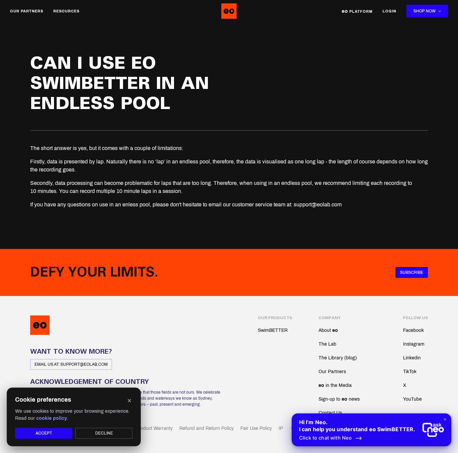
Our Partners (26, 11)
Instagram (413, 344)
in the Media (335, 385)
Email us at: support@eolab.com (71, 364)
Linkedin (412, 357)
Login (389, 11)
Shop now (424, 11)
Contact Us (330, 412)
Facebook (413, 330)
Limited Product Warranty (146, 428)
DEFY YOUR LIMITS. (94, 272)
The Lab (327, 344)
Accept (44, 433)
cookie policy (51, 418)
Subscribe (411, 272)
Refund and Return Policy (206, 428)
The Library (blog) (338, 357)
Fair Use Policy (256, 428)
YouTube (412, 399)
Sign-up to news (339, 399)
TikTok (409, 371)
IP (281, 428)
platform (357, 11)
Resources (66, 11)
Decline (104, 433)
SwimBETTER (273, 330)
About (328, 330)
